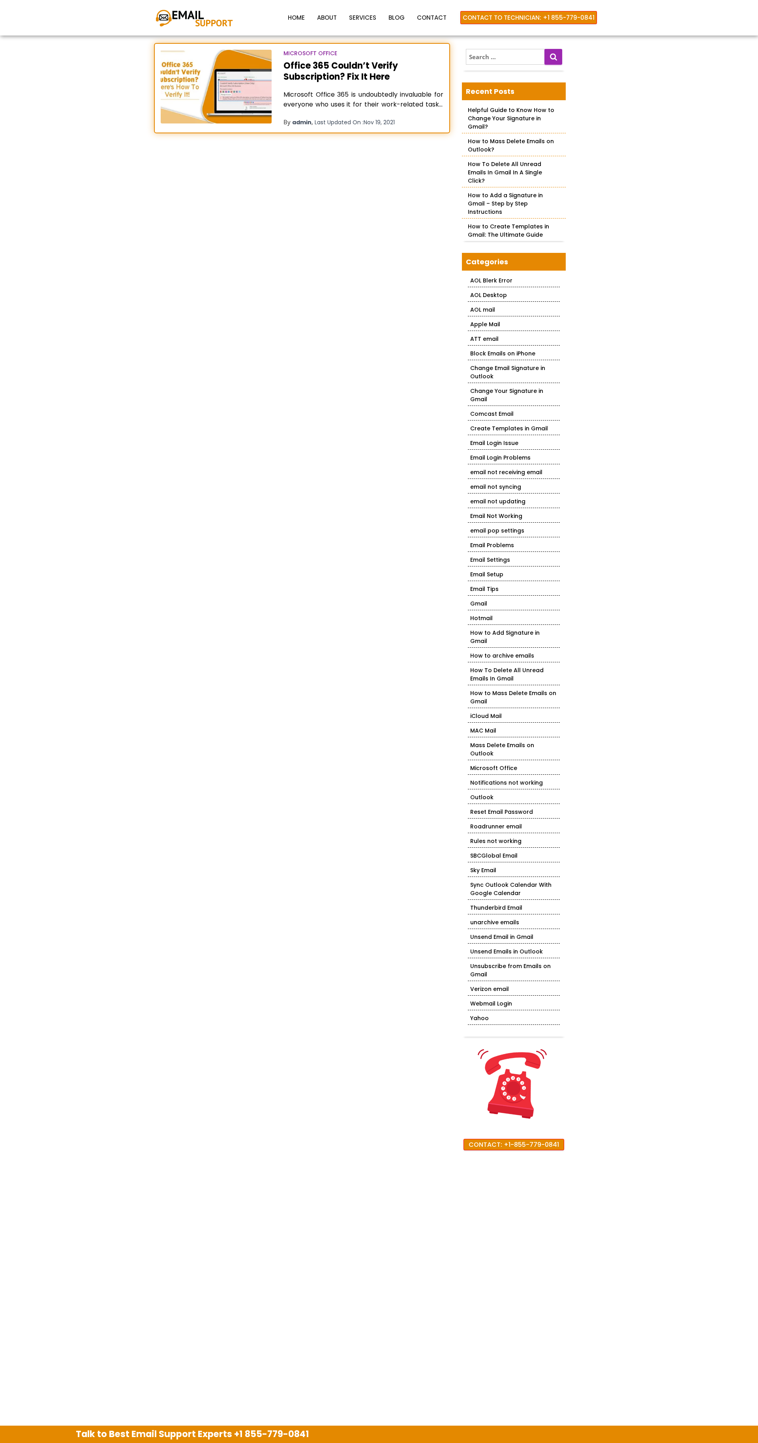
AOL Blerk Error (491, 280)
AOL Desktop (488, 295)
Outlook (481, 797)
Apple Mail (485, 324)
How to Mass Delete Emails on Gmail (513, 697)
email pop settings (497, 531)
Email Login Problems (500, 458)
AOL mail (482, 310)
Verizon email (489, 989)
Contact (432, 17)
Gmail (478, 603)
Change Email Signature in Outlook (507, 372)
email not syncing (495, 487)
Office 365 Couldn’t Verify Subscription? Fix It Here (340, 71)
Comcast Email (492, 414)
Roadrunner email (496, 826)
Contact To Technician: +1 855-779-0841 (529, 17)
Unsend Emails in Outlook (506, 951)
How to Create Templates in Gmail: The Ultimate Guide (508, 230)
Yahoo (479, 1018)
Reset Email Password (501, 812)
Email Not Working (496, 516)
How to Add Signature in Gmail (505, 637)
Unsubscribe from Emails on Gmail (510, 970)
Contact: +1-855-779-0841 (514, 1144)
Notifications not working (506, 783)
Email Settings (490, 560)
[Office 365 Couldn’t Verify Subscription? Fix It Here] (216, 86)
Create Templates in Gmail (509, 428)
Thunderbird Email (496, 908)
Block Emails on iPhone (502, 353)
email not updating (497, 501)
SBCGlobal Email (494, 856)
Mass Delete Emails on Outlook (502, 749)
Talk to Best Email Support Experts (192, 1434)
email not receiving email (506, 472)
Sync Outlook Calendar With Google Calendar (511, 889)
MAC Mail (483, 731)
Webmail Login (491, 1003)
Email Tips (484, 589)
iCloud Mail (486, 716)
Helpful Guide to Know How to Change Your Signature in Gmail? (511, 118)
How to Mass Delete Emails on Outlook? (511, 145)
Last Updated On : (355, 122)
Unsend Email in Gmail (501, 937)
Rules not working (496, 841)
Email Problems (492, 545)
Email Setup (486, 574)
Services (362, 17)
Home (296, 17)
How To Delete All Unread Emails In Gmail (507, 674)
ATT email (484, 339)
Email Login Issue (494, 443)
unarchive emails (494, 922)
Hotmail (481, 618)
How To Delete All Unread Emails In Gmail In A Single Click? (505, 172)
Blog (396, 17)
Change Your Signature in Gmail (506, 395)
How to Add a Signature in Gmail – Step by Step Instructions (505, 203)
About (327, 17)
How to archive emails (502, 656)
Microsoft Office (310, 53)
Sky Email (483, 870)
